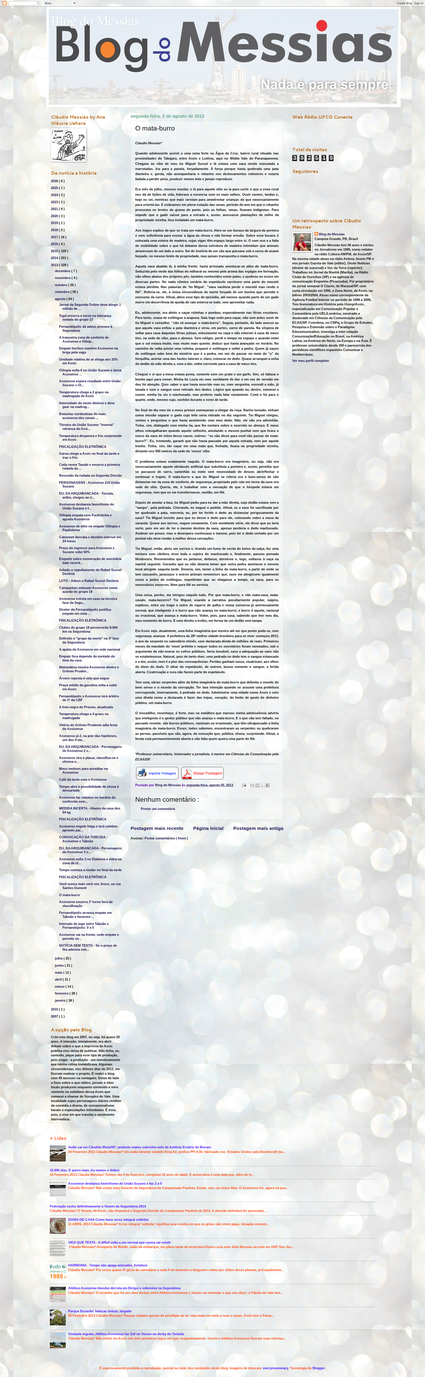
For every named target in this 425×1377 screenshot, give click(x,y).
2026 (55, 181)
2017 (55, 237)
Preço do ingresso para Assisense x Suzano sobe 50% (86, 550)
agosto (60, 299)
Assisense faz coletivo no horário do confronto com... (87, 799)
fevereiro (62, 993)
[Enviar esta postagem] (243, 785)
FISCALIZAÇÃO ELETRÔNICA (82, 447)
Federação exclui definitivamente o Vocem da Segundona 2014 (98, 1206)
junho (60, 965)
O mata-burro (69, 895)
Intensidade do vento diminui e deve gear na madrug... (87, 405)
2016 (55, 244)
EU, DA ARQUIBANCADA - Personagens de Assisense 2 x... (90, 749)
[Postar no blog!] (257, 785)
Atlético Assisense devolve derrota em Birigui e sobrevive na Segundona (124, 1288)
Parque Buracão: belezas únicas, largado (99, 1311)
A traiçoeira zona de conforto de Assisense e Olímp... (84, 339)
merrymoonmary (275, 1368)
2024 (55, 195)
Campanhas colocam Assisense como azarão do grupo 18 (88, 590)
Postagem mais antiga (258, 828)
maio (59, 972)
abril (59, 979)
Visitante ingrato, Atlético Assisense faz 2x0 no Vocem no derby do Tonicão (126, 1334)
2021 (55, 209)
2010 (55, 1009)
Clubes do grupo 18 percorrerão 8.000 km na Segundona (88, 629)
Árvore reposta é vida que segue (84, 678)
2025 (55, 188)
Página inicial (208, 828)
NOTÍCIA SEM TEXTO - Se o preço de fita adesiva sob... (88, 947)
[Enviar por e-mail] (252, 785)
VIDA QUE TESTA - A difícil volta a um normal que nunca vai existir (119, 1242)
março (60, 986)
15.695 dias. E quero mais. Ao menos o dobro (84, 1170)
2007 (55, 1016)
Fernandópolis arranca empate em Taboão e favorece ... (85, 915)
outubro (61, 285)
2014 (55, 258)
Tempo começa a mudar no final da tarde (90, 870)
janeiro (60, 1000)
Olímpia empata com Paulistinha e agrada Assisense (85, 517)
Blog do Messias (95, 20)
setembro (62, 292)
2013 (55, 265)
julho (59, 958)
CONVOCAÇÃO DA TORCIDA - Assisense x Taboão (83, 839)
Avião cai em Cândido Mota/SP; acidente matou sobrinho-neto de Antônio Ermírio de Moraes (139, 1147)
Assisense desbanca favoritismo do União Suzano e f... (86, 506)
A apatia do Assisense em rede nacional (89, 649)
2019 (55, 223)
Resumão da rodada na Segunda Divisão (90, 475)
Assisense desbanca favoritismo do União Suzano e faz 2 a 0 (115, 1183)
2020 (55, 216)
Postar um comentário (158, 809)
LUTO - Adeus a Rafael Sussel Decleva (88, 581)
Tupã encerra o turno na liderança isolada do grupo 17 (85, 318)
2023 (55, 202)
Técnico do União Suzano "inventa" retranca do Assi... (86, 427)
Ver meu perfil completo (310, 361)
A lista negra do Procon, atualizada (86, 707)
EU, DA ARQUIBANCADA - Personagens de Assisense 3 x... (90, 850)
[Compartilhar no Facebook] (267, 785)
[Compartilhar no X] (262, 785)
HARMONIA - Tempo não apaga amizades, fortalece (107, 1265)
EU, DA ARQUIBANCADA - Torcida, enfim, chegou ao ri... (86, 495)
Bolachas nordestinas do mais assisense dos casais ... (82, 416)
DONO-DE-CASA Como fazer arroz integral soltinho (108, 1219)
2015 (55, 251)
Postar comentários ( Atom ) (166, 838)
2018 (55, 230)
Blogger (319, 1368)
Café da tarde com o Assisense (83, 779)
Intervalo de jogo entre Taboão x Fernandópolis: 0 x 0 (84, 926)
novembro (63, 278)
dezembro (63, 271)
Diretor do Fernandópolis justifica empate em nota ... (85, 611)
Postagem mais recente (157, 828)
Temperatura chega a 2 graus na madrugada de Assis (83, 394)
